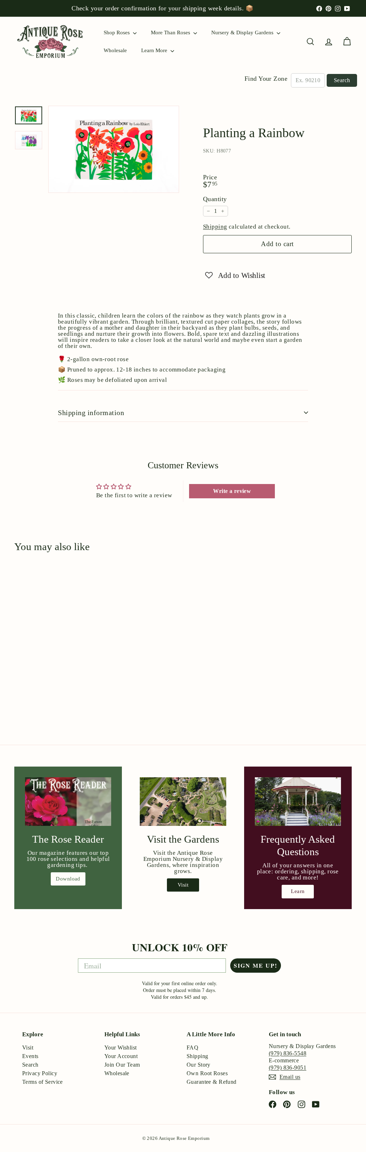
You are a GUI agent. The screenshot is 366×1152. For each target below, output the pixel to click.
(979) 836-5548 (287, 1053)
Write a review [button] (232, 491)
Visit (183, 885)
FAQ (192, 1047)
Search (342, 80)
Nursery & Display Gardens (243, 32)
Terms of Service (42, 1082)
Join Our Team (122, 1065)
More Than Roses (171, 32)
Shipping (215, 226)
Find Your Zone (265, 78)
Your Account (121, 1056)
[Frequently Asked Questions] (298, 801)
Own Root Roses (207, 1073)
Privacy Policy (39, 1073)
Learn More (155, 50)
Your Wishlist (120, 1047)
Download (68, 879)
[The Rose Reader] (68, 801)
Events (30, 1056)
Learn (298, 891)
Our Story (199, 1065)
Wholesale (115, 50)
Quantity (215, 199)
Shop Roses (117, 32)
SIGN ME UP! (255, 965)
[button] (235, 275)
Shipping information (91, 413)
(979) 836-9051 (287, 1067)
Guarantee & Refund (212, 1082)
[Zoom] (114, 149)
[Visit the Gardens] (183, 801)
